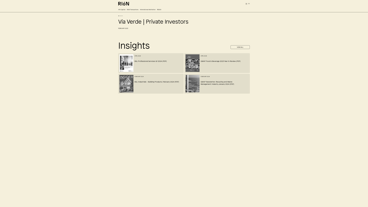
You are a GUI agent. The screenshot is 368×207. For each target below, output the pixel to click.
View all (240, 47)
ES (249, 3)
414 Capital (121, 9)
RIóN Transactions (132, 9)
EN (246, 3)
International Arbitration (148, 9)
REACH (159, 9)
